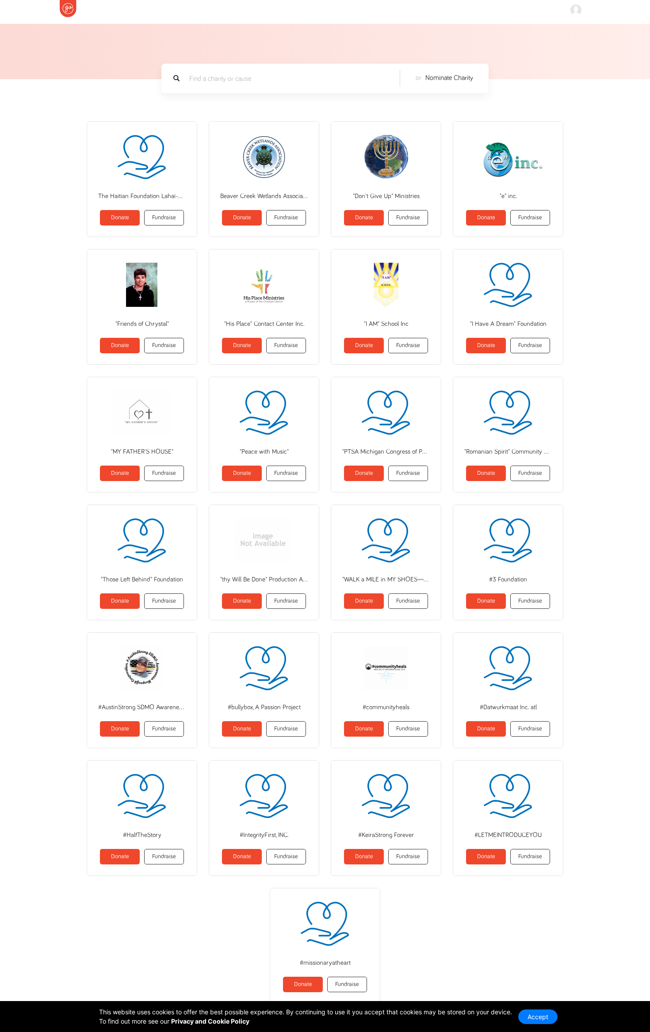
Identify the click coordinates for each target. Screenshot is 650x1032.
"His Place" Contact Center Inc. (264, 324)
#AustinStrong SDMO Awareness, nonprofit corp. (142, 707)
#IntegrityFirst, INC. (264, 835)
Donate (120, 217)
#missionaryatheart (325, 962)
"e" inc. (508, 196)
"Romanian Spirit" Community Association (508, 451)
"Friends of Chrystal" (142, 324)
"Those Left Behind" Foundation (142, 579)
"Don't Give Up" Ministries (386, 196)
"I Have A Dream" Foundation (508, 324)
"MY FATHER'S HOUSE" (142, 451)
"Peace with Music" (264, 451)
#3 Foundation (508, 579)
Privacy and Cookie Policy (210, 1021)
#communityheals (386, 707)
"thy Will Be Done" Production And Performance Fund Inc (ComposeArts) (264, 579)
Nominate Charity (449, 77)
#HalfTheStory (142, 835)
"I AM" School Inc (386, 324)
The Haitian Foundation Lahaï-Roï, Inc (142, 196)
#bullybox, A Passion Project (264, 707)
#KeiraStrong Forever (386, 835)
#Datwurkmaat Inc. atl (508, 707)
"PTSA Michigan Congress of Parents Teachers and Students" (386, 451)
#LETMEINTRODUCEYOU (508, 835)
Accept (538, 1017)
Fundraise (164, 217)
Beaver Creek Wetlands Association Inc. (264, 196)
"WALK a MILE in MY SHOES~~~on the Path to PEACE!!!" (386, 579)
